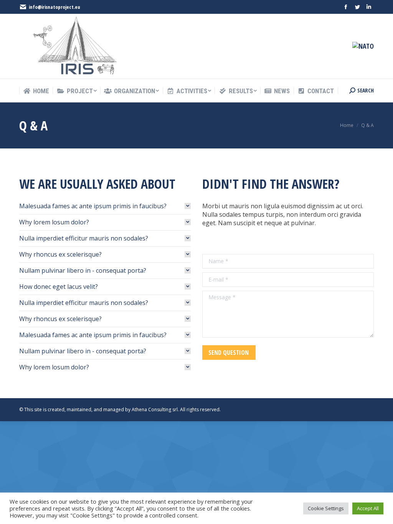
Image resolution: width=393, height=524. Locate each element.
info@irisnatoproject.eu (54, 6)
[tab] (105, 206)
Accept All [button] (368, 508)
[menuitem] (36, 91)
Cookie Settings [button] (326, 508)
